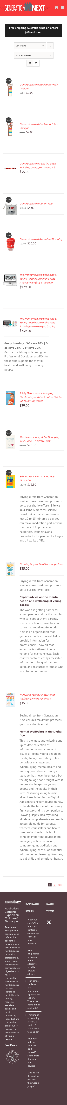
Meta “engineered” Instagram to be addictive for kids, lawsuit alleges (33, 962)
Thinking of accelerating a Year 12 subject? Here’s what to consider (33, 1023)
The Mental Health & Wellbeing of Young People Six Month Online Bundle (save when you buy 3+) (38, 322)
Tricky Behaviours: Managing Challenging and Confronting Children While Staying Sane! (41, 397)
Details (10, 96)
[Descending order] (50, 45)
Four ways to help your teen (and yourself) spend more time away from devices (33, 1052)
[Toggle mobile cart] (56, 7)
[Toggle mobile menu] (63, 7)
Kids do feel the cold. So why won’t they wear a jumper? (33, 1079)
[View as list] (36, 63)
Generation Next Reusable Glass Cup (41, 239)
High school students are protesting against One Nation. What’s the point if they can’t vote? (33, 994)
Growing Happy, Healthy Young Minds (41, 564)
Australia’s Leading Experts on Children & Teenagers (12, 915)
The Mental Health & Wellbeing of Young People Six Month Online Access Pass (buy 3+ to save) (38, 279)
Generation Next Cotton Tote (36, 203)
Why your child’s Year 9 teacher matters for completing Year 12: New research (33, 931)
